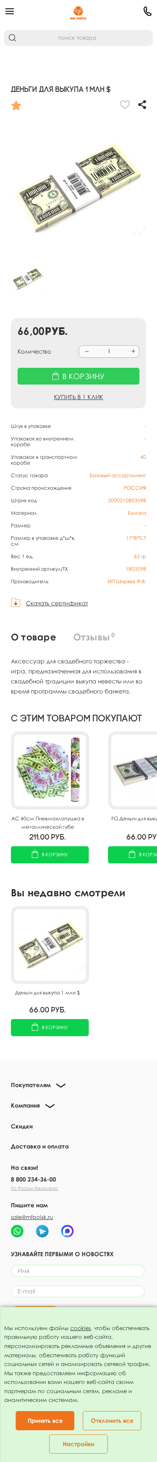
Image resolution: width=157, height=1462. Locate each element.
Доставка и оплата (40, 1146)
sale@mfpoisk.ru (32, 1217)
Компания (25, 1105)
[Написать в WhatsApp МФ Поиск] (17, 1231)
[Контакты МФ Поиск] (128, 11)
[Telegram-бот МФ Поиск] (42, 1231)
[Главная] (78, 11)
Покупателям (31, 1084)
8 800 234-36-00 (33, 1179)
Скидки (22, 1126)
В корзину (55, 854)
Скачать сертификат (57, 603)
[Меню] (29, 11)
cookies (80, 1328)
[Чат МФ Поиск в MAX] (67, 1231)
